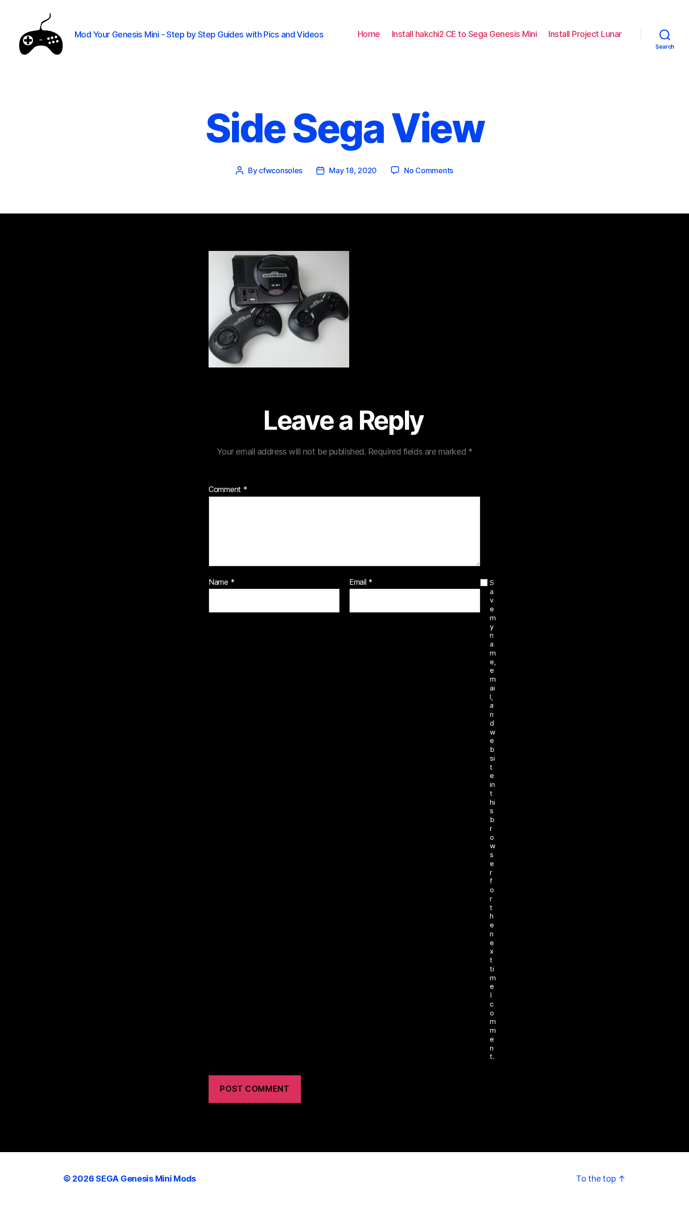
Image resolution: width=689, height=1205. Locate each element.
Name (221, 582)
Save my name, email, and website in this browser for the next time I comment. (493, 820)
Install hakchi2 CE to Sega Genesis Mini (464, 34)
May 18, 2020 (353, 170)
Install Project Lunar (585, 34)
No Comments (428, 170)
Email (361, 582)
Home (369, 34)
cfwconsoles (280, 170)
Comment (228, 489)
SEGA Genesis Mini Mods (146, 1178)
